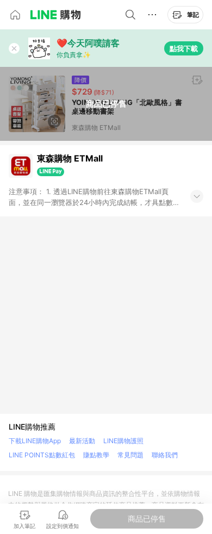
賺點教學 (96, 455)
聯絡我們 (165, 455)
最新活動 (82, 441)
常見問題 (130, 455)
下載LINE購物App (35, 441)
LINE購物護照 (123, 441)
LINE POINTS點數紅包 (42, 455)
